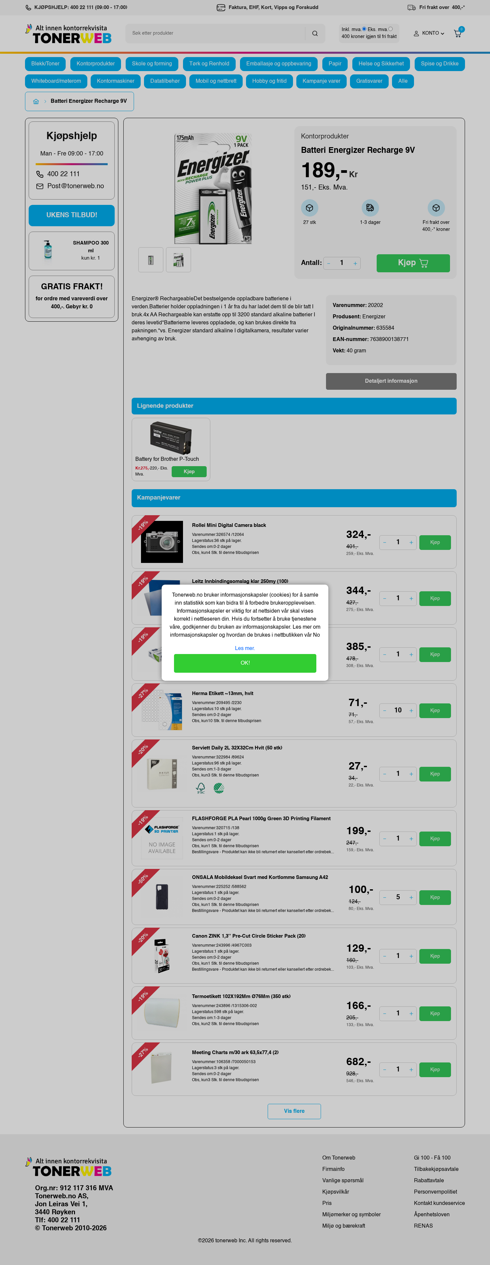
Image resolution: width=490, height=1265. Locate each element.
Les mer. (245, 648)
